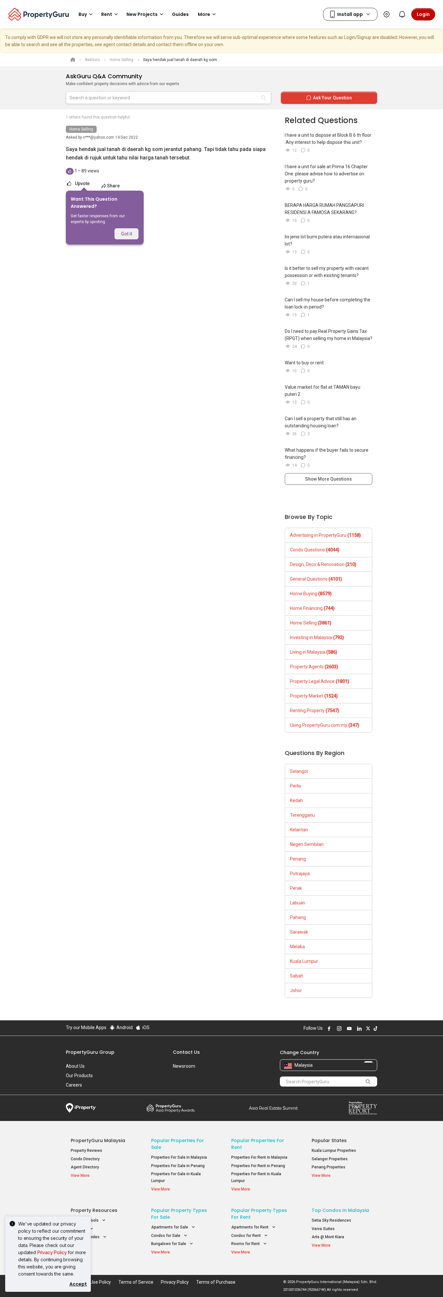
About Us (75, 1066)
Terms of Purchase (215, 1282)
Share (113, 185)
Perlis (295, 785)
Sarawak (299, 932)
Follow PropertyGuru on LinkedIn (358, 1028)
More (204, 14)
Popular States (329, 1140)
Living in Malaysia (313, 652)
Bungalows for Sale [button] (169, 1243)
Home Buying (311, 593)
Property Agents (314, 666)
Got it (126, 233)
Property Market (314, 696)
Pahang (298, 917)
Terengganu (302, 815)
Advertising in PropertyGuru (325, 535)
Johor (296, 990)
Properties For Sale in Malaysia (179, 1157)
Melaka (297, 946)
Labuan (297, 902)
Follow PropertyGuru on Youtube (348, 1028)
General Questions (316, 579)
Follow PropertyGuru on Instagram (338, 1028)
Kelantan (299, 829)
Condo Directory (85, 1159)
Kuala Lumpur (304, 961)
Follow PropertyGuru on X (367, 1028)
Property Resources (94, 1210)
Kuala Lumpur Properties (334, 1150)
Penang (298, 859)
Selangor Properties (330, 1159)
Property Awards (170, 1108)
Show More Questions (328, 479)
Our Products (79, 1075)
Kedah (296, 800)
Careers (74, 1085)
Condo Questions (315, 549)
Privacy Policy (52, 1252)
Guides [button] (180, 14)
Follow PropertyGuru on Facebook (328, 1028)
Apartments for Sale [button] (170, 1227)
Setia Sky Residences (331, 1220)
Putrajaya (300, 873)
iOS (145, 1027)
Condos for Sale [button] (166, 1235)
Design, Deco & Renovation (323, 564)
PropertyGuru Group (90, 1052)
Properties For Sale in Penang (178, 1166)
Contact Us (186, 1052)
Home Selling (81, 129)
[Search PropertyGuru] (368, 1081)
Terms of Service (135, 1282)
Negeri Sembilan (307, 844)
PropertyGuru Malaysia (98, 1140)
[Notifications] (402, 14)
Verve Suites (323, 1229)
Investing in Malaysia (317, 637)
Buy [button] (82, 14)
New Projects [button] (142, 14)
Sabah (296, 975)
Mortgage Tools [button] (85, 1220)
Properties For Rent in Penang (258, 1166)
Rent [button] (106, 14)
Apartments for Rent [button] (250, 1227)
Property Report (362, 1108)
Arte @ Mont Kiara (328, 1237)
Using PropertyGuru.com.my (324, 725)
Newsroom (184, 1066)
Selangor (299, 771)
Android (124, 1027)
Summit (273, 1108)
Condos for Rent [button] (246, 1235)
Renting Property (314, 710)
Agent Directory (85, 1167)
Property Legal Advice (319, 681)
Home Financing (312, 608)
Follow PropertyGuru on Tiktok (374, 1028)
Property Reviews (86, 1150)
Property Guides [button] (86, 1237)
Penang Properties (328, 1167)
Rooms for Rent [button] (246, 1243)
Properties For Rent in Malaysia (259, 1157)
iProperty (81, 1108)
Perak (296, 888)
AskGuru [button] (79, 1229)
